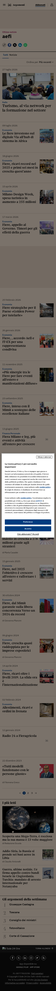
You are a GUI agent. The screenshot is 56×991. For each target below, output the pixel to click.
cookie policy (45, 487)
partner (39, 501)
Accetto (28, 529)
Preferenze (28, 522)
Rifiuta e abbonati (44, 457)
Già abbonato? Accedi (28, 534)
